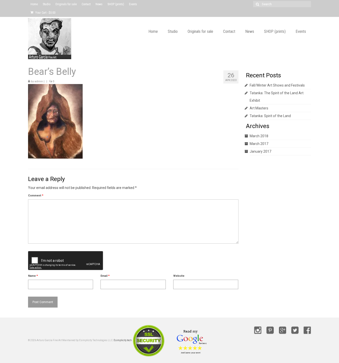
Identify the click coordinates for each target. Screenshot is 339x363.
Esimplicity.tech (123, 340)
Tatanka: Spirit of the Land (270, 116)
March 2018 (259, 136)
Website (178, 275)
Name (33, 275)
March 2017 (259, 144)
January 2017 (260, 151)
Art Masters (259, 108)
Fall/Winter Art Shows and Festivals (277, 85)
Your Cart (44, 12)
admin (38, 81)
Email (105, 275)
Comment (35, 195)
